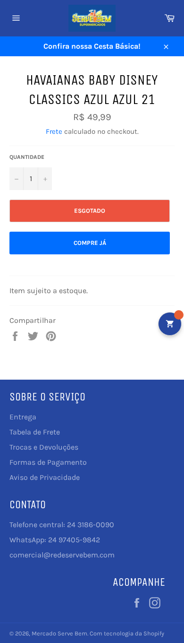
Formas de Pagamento (48, 462)
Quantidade (26, 157)
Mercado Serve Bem (59, 633)
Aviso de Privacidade (44, 477)
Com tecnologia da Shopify (127, 633)
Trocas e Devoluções (43, 447)
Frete (54, 131)
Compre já (90, 242)
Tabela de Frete (34, 431)
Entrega (22, 416)
